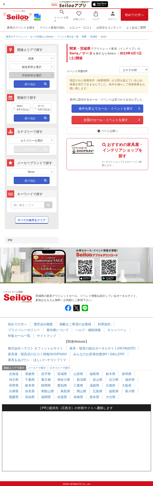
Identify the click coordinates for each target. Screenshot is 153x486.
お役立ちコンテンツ (109, 27)
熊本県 (94, 397)
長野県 (14, 385)
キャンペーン (117, 330)
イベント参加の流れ (52, 27)
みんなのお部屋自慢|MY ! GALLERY (99, 354)
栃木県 (110, 373)
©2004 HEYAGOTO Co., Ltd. (77, 483)
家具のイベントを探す (21, 27)
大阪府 (126, 385)
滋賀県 (94, 385)
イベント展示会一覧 (67, 36)
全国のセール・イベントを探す (105, 119)
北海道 (14, 373)
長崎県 (78, 397)
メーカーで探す (37, 368)
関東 (84, 36)
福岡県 (46, 397)
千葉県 (30, 379)
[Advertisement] (76, 441)
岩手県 (46, 373)
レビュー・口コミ (81, 27)
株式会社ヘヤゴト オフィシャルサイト (35, 348)
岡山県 (81, 391)
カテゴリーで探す (60, 368)
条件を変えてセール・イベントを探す (106, 108)
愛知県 (62, 385)
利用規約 (104, 324)
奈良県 (30, 391)
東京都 (46, 379)
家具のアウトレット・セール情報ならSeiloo (30, 36)
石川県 (114, 379)
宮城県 (62, 373)
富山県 (97, 379)
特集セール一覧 (19, 335)
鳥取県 (65, 391)
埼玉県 (14, 379)
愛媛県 (14, 397)
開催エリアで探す (14, 368)
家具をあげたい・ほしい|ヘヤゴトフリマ (37, 359)
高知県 (30, 397)
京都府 (110, 385)
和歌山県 (47, 391)
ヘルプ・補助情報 (88, 330)
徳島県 (114, 391)
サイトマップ (46, 335)
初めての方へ (134, 14)
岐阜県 (30, 385)
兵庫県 (14, 391)
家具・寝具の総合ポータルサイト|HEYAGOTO (102, 348)
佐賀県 (62, 397)
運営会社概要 (43, 324)
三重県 (78, 385)
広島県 (97, 391)
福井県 (130, 379)
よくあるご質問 (136, 27)
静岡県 (46, 385)
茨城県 (93, 36)
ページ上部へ (109, 131)
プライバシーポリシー (24, 330)
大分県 (110, 397)
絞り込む (30, 84)
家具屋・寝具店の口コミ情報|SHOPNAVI (37, 354)
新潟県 (81, 379)
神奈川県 (63, 379)
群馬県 (126, 373)
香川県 (130, 391)
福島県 (94, 373)
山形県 (78, 373)
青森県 (30, 373)
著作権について (57, 330)
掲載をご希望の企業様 (75, 324)
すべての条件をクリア (32, 220)
